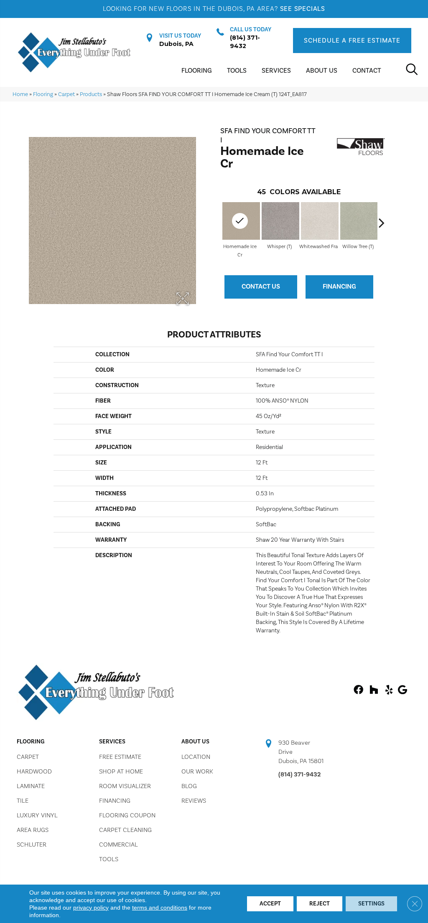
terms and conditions (159, 907)
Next (381, 222)
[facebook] (358, 690)
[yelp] (388, 690)
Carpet (66, 94)
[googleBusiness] (402, 690)
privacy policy (91, 907)
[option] (279, 229)
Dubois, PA (176, 44)
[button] (352, 40)
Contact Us (261, 286)
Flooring (43, 94)
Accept (270, 904)
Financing (339, 286)
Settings (371, 904)
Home (20, 94)
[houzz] (373, 690)
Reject (319, 904)
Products (91, 94)
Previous (216, 222)
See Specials (303, 9)
